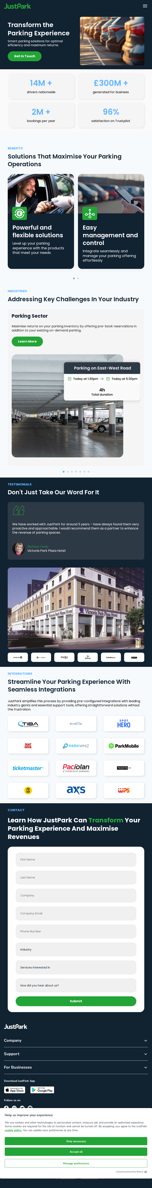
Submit (76, 1001)
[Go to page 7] (88, 472)
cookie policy (13, 1130)
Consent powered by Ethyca (129, 1171)
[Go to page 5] (80, 472)
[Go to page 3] (72, 472)
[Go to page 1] (74, 278)
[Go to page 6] (84, 472)
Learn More (27, 341)
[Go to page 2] (78, 278)
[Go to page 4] (76, 472)
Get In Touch (24, 56)
